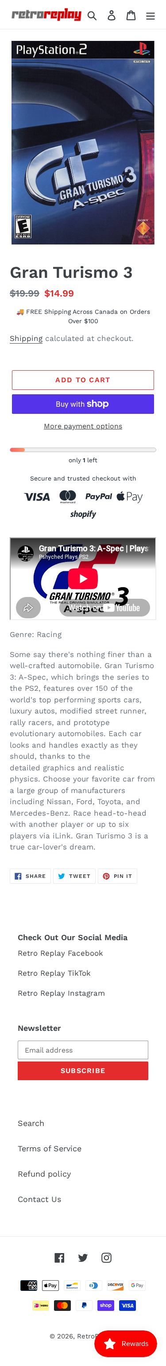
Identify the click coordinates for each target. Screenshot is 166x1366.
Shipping (26, 338)
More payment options (83, 426)
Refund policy (44, 1173)
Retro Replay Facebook (60, 953)
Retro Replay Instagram (61, 993)
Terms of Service (49, 1148)
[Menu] (150, 14)
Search (31, 1123)
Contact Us (39, 1199)
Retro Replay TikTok (54, 973)
